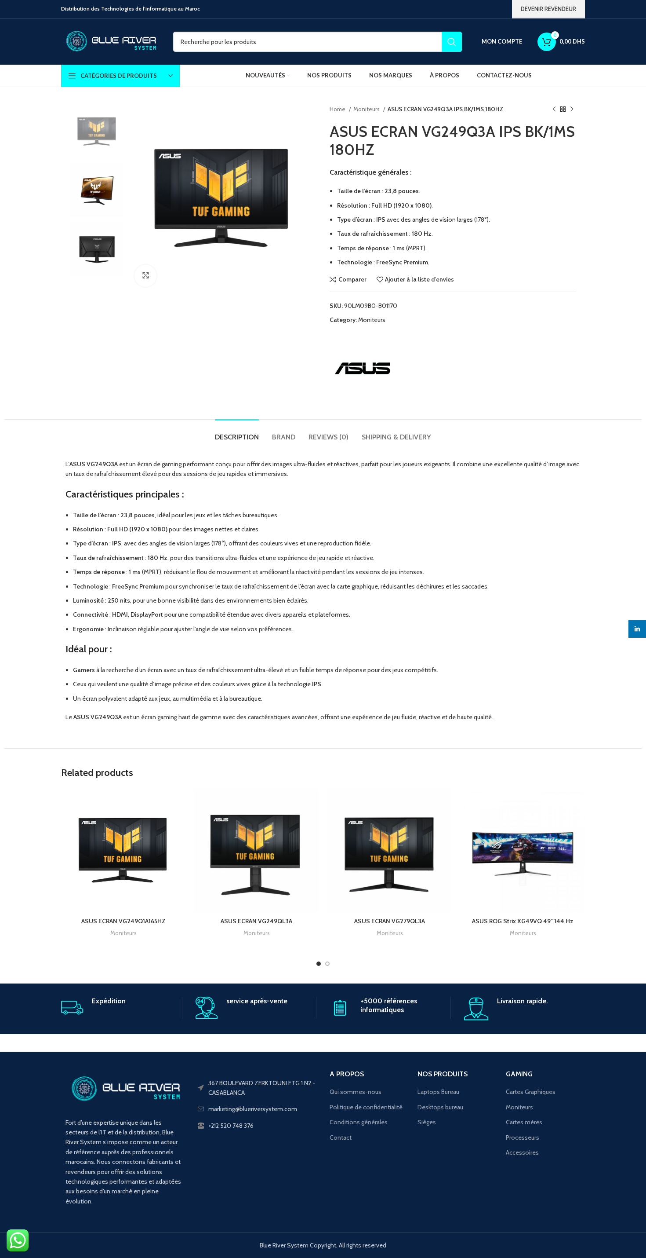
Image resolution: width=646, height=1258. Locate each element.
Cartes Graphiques (530, 1092)
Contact (341, 1137)
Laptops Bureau (438, 1092)
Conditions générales (359, 1122)
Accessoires (522, 1152)
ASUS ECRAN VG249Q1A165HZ (123, 921)
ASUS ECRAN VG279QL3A (389, 921)
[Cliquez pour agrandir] (145, 276)
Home (338, 109)
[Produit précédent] (554, 109)
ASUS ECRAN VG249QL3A (256, 921)
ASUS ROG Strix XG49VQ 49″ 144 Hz (522, 921)
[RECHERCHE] (452, 42)
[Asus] (363, 369)
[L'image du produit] (123, 851)
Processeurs (522, 1137)
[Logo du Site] (110, 41)
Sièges (426, 1122)
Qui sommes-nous (355, 1092)
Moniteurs (367, 109)
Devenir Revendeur (548, 8)
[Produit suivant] (571, 109)
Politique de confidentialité (366, 1107)
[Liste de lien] (257, 1125)
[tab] (237, 432)
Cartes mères (524, 1122)
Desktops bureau (440, 1107)
